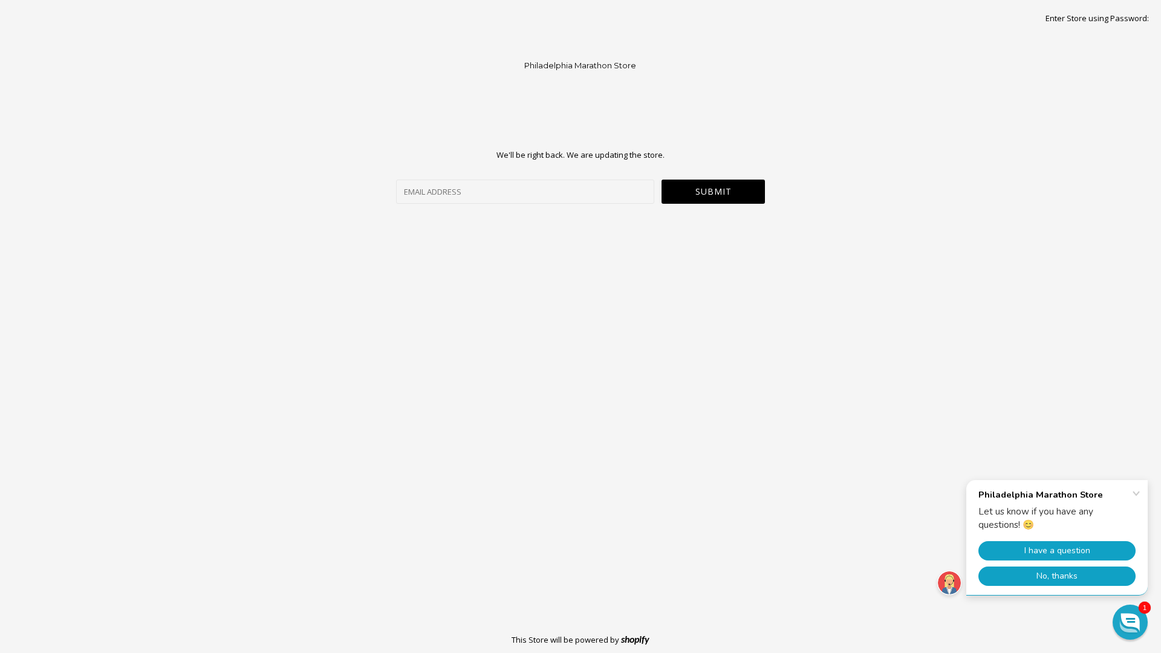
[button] (1130, 622)
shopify (635, 640)
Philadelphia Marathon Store (580, 65)
